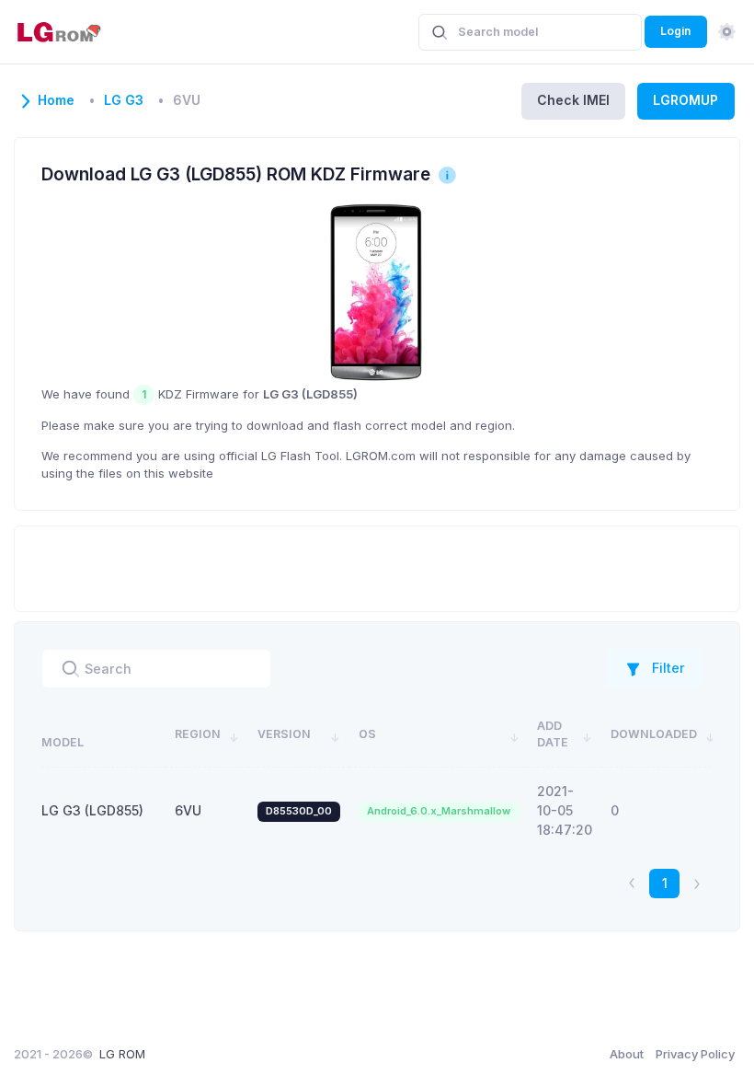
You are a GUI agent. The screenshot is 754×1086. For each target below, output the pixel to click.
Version (284, 734)
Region (198, 734)
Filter (668, 668)
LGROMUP (685, 100)
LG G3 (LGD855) (92, 810)
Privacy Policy (695, 1053)
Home (56, 100)
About (627, 1053)
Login (675, 31)
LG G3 (123, 100)
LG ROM (122, 1053)
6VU (188, 810)
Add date (552, 734)
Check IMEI (573, 100)
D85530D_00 (299, 810)
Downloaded (654, 734)
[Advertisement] (377, 566)
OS (367, 734)
